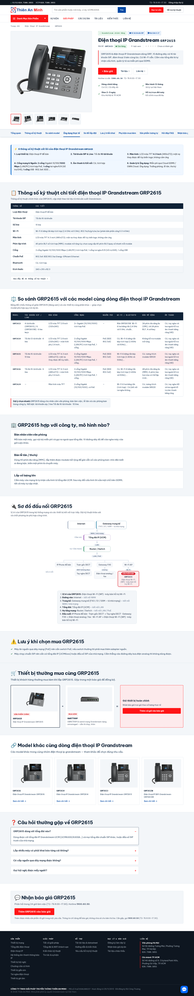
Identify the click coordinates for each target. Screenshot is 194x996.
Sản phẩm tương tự (149, 133)
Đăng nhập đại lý (176, 2)
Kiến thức (112, 18)
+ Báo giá (107, 71)
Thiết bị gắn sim (18, 970)
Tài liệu (98, 18)
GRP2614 (17, 338)
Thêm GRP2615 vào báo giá (34, 911)
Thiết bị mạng (17, 943)
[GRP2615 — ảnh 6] (75, 119)
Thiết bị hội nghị (18, 962)
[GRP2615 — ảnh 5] (63, 119)
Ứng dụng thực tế (71, 133)
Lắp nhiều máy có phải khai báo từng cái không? (41, 850)
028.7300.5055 (47, 2)
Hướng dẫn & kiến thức (86, 947)
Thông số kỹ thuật (33, 133)
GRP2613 (17, 323)
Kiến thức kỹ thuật (52, 951)
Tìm (122, 10)
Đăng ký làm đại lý (116, 943)
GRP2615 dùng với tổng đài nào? (32, 831)
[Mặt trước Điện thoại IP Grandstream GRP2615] (16, 119)
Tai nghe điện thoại (20, 974)
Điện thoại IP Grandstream (37, 26)
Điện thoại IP (17, 951)
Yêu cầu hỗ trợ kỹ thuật (86, 951)
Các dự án (84, 18)
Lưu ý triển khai (107, 133)
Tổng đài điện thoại (20, 947)
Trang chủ (15, 26)
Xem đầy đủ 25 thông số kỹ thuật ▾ (30, 279)
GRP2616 (17, 369)
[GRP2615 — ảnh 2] (28, 119)
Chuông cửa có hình (20, 966)
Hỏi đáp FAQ (168, 133)
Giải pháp (68, 18)
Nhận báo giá (184, 133)
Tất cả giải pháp (51, 943)
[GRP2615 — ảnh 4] (51, 119)
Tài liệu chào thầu (116, 951)
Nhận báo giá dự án (117, 947)
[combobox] (85, 10)
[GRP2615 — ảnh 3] (40, 119)
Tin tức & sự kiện (51, 955)
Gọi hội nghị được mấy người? (30, 870)
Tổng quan (16, 133)
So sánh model (52, 133)
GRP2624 (17, 384)
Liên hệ (127, 18)
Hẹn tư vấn (156, 10)
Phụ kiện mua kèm (127, 133)
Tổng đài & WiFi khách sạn (55, 947)
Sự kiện (54, 18)
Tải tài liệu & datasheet (86, 943)
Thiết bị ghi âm (18, 978)
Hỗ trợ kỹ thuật (174, 10)
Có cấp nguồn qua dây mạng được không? (37, 860)
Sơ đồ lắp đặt (90, 133)
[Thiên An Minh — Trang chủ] (26, 10)
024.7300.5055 (25, 2)
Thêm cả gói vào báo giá (152, 711)
